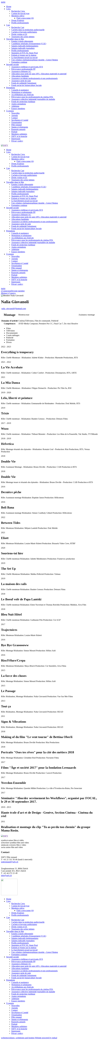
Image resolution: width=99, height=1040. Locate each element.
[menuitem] (52, 6)
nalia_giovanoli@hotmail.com (13, 308)
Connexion (6, 291)
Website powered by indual (29, 1038)
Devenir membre (18, 291)
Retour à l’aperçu (8, 293)
